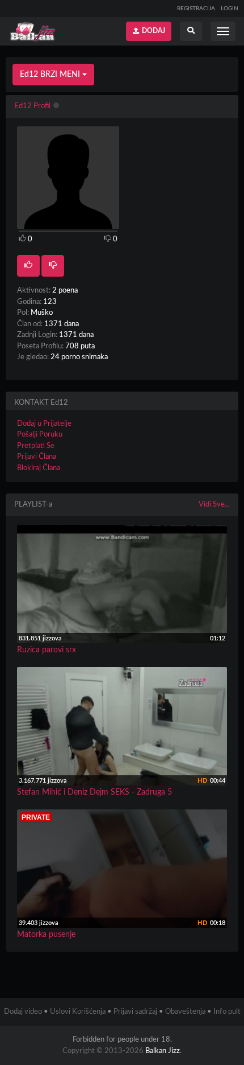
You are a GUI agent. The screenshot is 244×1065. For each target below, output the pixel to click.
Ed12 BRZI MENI (51, 75)
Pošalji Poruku (39, 434)
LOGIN (229, 8)
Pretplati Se (35, 446)
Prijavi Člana (36, 456)
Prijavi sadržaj (135, 1011)
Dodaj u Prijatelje (44, 423)
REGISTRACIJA (196, 8)
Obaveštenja (185, 1011)
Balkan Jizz (162, 1051)
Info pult (227, 1011)
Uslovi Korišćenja (78, 1011)
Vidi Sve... (214, 504)
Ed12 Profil (32, 106)
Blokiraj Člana (38, 468)
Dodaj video (23, 1011)
